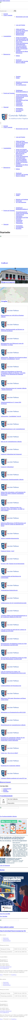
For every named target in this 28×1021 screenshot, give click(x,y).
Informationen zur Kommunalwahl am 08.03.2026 (13, 712)
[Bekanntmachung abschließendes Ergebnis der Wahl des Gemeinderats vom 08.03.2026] (10, 639)
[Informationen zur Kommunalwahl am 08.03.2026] (10, 708)
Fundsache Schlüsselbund (7, 467)
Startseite (5, 13)
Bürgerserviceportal (8, 282)
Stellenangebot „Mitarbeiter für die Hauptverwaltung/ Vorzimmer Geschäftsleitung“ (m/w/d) (14, 358)
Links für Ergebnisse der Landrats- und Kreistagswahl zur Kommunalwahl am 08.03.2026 (13, 672)
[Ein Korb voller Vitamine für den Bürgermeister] (10, 559)
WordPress (13, 974)
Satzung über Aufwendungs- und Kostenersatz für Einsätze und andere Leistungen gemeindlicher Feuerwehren (13, 493)
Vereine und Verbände (21, 37)
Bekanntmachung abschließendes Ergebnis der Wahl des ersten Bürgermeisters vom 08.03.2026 (14, 658)
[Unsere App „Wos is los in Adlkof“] (10, 748)
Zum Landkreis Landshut (7, 927)
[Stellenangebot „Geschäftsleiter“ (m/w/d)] (10, 412)
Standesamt (18, 59)
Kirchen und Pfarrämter (21, 48)
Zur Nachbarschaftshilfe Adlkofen (8, 816)
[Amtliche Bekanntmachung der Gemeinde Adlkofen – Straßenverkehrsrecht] (10, 384)
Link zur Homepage (5, 865)
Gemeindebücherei (20, 44)
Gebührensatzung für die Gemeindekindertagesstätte (13, 603)
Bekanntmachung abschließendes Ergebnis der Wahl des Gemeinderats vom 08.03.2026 (14, 644)
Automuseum (19, 103)
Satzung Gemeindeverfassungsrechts (10, 538)
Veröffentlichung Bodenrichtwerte (9, 590)
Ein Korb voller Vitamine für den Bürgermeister (12, 563)
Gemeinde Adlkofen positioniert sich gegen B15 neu (14, 778)
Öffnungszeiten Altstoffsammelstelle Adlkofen (12, 479)
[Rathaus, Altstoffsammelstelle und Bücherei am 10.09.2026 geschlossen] (10, 325)
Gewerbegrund (19, 110)
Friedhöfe (18, 50)
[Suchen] (15, 11)
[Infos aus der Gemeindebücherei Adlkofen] (10, 437)
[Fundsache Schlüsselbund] (10, 462)
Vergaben (18, 76)
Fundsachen (19, 83)
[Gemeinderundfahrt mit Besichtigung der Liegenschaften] (10, 572)
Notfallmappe (19, 90)
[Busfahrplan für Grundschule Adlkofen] (10, 761)
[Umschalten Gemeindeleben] (27, 148)
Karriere (2, 870)
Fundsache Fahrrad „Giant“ (7, 551)
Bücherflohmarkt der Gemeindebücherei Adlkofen (13, 725)
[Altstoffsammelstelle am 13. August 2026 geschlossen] (10, 398)
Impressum (5, 938)
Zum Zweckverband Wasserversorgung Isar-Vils (13, 931)
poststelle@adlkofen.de (5, 966)
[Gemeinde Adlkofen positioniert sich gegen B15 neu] (10, 774)
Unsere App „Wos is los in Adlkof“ (9, 753)
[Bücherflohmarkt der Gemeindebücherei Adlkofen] (10, 720)
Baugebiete (18, 111)
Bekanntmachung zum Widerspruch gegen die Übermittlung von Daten (12, 344)
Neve (1, 974)
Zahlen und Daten (20, 29)
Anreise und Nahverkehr (22, 96)
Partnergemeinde (20, 33)
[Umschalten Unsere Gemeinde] (27, 127)
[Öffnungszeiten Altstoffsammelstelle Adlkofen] (10, 475)
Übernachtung (19, 105)
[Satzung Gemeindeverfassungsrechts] (10, 534)
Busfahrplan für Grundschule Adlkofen (10, 765)
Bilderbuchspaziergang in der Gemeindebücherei (13, 429)
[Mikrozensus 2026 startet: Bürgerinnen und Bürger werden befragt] (10, 694)
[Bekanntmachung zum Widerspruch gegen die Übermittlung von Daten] (10, 339)
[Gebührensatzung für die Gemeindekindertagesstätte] (10, 598)
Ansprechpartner (7, 788)
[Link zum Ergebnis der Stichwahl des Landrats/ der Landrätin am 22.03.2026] (10, 625)
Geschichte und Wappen (22, 30)
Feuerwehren (19, 41)
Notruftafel (5, 791)
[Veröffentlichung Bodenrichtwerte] (10, 586)
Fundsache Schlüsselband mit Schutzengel (11, 454)
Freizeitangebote (20, 97)
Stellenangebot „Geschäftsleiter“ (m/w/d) (11, 416)
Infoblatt (5, 790)
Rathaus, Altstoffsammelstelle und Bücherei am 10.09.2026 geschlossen (12, 330)
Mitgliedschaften (20, 34)
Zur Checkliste (3, 916)
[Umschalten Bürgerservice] (27, 167)
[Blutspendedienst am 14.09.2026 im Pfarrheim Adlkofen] (10, 311)
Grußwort (4, 263)
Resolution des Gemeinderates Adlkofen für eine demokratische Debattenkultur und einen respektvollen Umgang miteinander (13, 739)
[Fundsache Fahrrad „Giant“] (10, 546)
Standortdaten (19, 108)
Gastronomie (19, 104)
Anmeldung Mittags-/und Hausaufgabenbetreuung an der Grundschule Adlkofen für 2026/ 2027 (14, 616)
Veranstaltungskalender (21, 94)
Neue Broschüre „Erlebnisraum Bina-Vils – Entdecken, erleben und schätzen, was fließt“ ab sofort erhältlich (12, 509)
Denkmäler (18, 101)
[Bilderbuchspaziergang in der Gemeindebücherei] (10, 424)
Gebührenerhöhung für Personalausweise (11, 685)
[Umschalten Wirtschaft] (27, 224)
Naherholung (19, 98)
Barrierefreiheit (6, 940)
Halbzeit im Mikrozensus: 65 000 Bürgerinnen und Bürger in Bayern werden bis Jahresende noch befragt (13, 524)
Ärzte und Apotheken (21, 46)
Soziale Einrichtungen (21, 47)
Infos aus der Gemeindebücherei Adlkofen (11, 441)
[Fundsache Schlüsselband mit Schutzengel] (10, 450)
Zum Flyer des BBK (5, 913)
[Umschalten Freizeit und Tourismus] (27, 210)
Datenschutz (6, 939)
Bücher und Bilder (20, 32)
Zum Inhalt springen (5, 0)
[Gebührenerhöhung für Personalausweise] (10, 681)
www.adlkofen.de (4, 968)
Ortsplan (4, 301)
